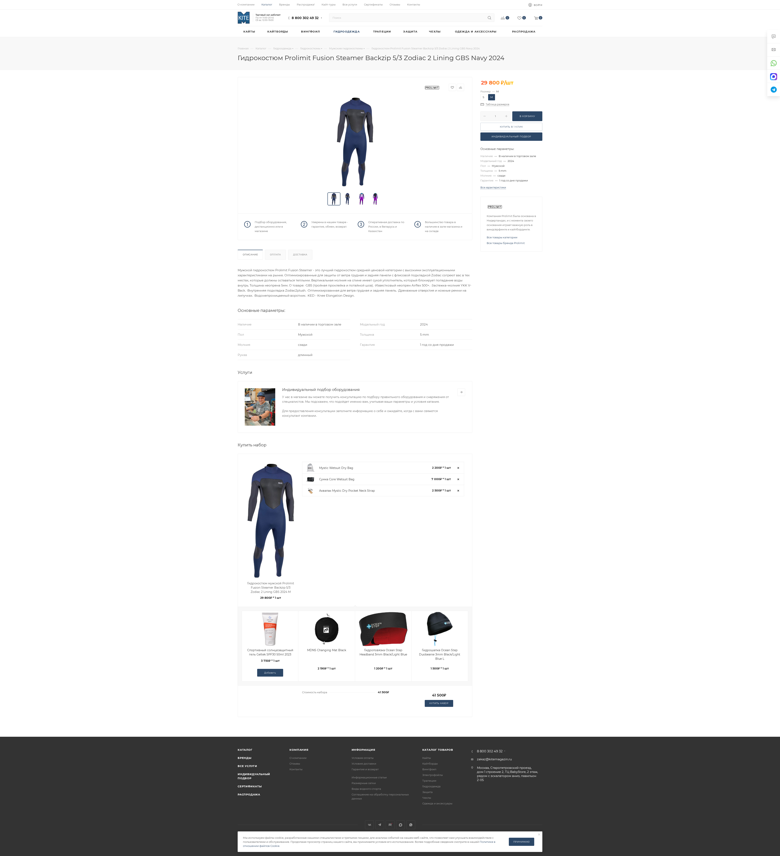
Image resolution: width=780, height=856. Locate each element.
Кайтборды (430, 763)
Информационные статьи (369, 777)
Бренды (244, 757)
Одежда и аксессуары (437, 803)
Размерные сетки (364, 783)
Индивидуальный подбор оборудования (321, 389)
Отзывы (294, 763)
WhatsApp (410, 824)
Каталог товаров (437, 749)
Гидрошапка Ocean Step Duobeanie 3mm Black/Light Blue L (439, 654)
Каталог (245, 749)
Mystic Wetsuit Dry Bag (336, 468)
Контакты (295, 769)
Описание (250, 254)
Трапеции (429, 780)
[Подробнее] (461, 392)
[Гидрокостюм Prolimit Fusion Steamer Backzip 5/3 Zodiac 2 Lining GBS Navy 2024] (355, 142)
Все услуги (247, 766)
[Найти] (489, 17)
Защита (427, 792)
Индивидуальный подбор (511, 136)
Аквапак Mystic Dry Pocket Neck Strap (347, 491)
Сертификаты (250, 786)
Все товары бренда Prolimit (506, 243)
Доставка (300, 254)
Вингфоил (429, 769)
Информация (363, 749)
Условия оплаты (363, 757)
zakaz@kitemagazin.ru (494, 759)
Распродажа (249, 794)
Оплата (275, 254)
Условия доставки (364, 763)
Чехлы (426, 797)
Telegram (379, 824)
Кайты (426, 757)
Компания (298, 749)
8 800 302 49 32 (305, 18)
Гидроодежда (431, 786)
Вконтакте (369, 824)
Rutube (390, 824)
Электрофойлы (432, 775)
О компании (298, 757)
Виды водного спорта (366, 788)
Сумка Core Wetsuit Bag (336, 479)
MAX (400, 824)
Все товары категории (502, 237)
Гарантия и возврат (365, 769)
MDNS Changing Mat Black (326, 650)
